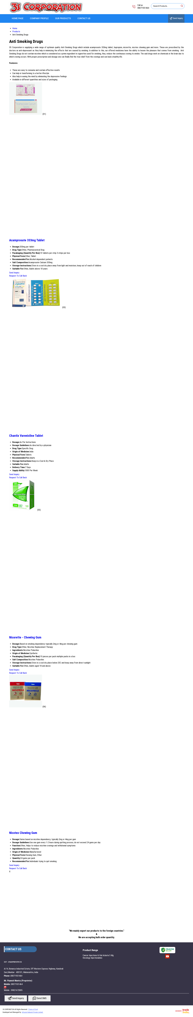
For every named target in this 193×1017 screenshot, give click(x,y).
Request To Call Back (18, 276)
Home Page (17, 18)
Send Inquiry (177, 18)
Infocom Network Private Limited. (32, 1012)
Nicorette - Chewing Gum (25, 637)
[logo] (46, 12)
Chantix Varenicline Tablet (26, 436)
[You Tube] (167, 958)
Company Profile (39, 18)
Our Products (63, 18)
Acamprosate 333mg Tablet (27, 240)
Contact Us (83, 18)
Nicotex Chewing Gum (23, 833)
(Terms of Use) (33, 1009)
